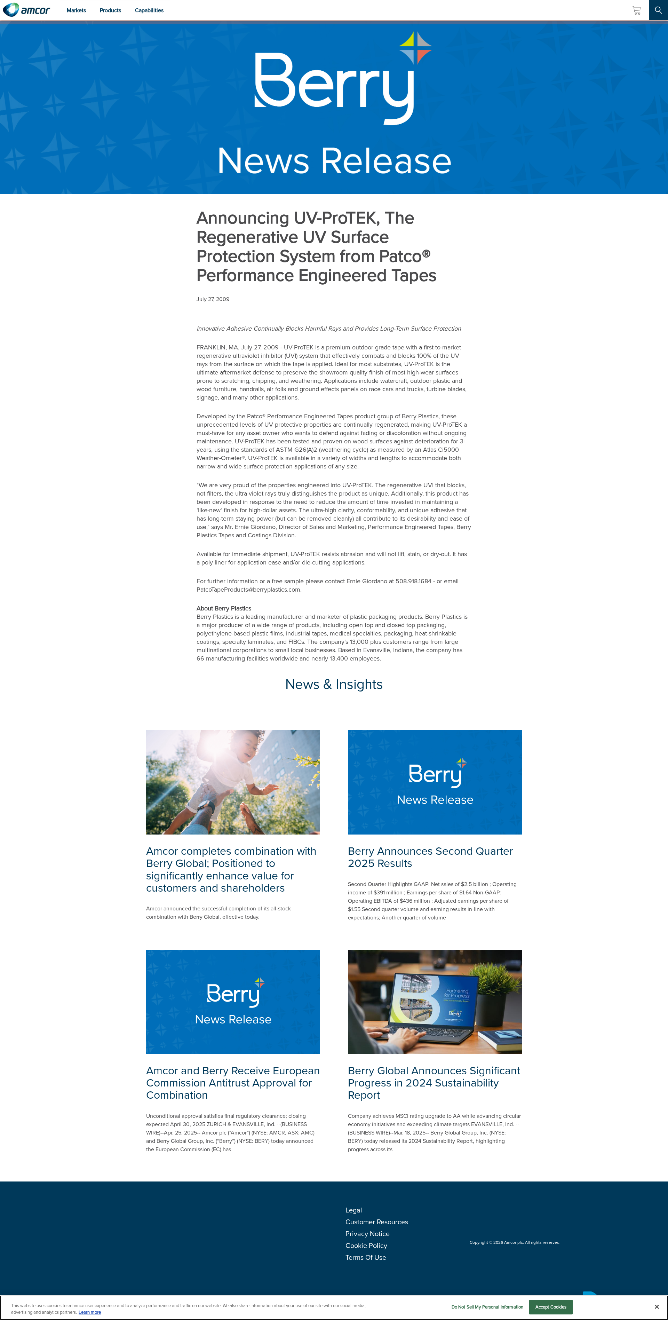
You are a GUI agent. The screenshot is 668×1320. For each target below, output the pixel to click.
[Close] (657, 1306)
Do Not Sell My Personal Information (488, 1307)
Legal (353, 1210)
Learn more (90, 1312)
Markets (76, 10)
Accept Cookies (551, 1307)
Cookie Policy (366, 1245)
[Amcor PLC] (26, 10)
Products (110, 10)
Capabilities (149, 10)
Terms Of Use (365, 1257)
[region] (334, 1307)
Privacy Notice (367, 1233)
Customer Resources (376, 1222)
